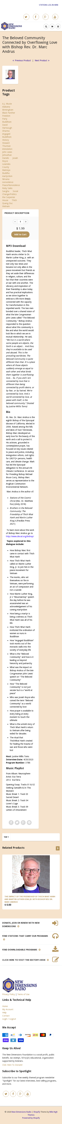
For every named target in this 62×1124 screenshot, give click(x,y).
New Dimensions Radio (21, 1112)
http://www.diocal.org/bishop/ (20, 536)
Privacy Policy (8, 994)
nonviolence (7, 182)
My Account (7, 1009)
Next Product (41, 60)
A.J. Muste (7, 104)
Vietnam (6, 206)
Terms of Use (23, 994)
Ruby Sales (7, 188)
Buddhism (6, 122)
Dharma (5, 131)
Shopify (36, 1112)
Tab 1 (6, 837)
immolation (7, 149)
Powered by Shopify (31, 1118)
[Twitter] (26, 17)
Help (4, 1012)
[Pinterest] (46, 17)
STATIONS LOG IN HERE (48, 5)
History (5, 140)
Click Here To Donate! (12, 1065)
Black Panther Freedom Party (8, 116)
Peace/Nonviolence (11, 185)
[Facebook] (36, 17)
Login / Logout (9, 1019)
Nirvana (5, 179)
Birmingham (7, 110)
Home (5, 1006)
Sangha (5, 191)
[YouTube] (55, 17)
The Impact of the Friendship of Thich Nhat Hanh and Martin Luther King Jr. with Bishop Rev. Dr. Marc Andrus (30, 899)
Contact (5, 1016)
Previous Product (22, 60)
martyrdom (7, 176)
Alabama (6, 107)
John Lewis (7, 152)
